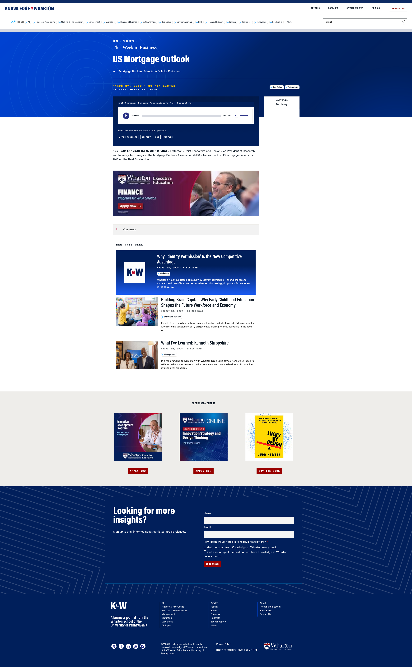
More (289, 22)
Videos (214, 626)
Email (207, 527)
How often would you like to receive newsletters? (235, 542)
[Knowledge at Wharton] (29, 8)
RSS (157, 137)
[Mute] (236, 115)
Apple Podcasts (128, 137)
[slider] (244, 116)
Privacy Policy (223, 644)
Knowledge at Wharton (180, 644)
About (263, 603)
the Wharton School (174, 651)
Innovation (262, 22)
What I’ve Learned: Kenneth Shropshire (195, 343)
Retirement (246, 22)
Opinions (215, 614)
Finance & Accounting (45, 22)
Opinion (376, 8)
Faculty (214, 607)
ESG (200, 22)
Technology (293, 87)
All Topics (167, 626)
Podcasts (333, 8)
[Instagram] (142, 646)
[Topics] (13, 22)
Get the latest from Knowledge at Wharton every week (241, 547)
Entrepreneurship (184, 22)
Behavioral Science (128, 22)
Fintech (232, 22)
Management (94, 22)
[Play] (126, 116)
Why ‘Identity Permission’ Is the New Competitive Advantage (199, 259)
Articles (315, 8)
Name (207, 513)
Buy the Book (269, 471)
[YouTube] (135, 646)
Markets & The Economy (72, 22)
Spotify (146, 137)
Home (115, 41)
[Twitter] (114, 646)
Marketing (110, 22)
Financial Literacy (215, 22)
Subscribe (398, 8)
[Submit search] (404, 21)
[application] (186, 115)
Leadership (277, 22)
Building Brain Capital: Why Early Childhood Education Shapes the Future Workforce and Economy (207, 303)
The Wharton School (270, 607)
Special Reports (354, 8)
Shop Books (266, 611)
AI (29, 22)
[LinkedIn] (128, 646)
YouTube (168, 137)
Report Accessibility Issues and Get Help (237, 650)
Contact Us (265, 614)
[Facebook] (121, 646)
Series (214, 611)
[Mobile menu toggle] (6, 22)
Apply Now (138, 471)
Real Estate (166, 22)
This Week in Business (135, 47)
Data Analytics (149, 22)
